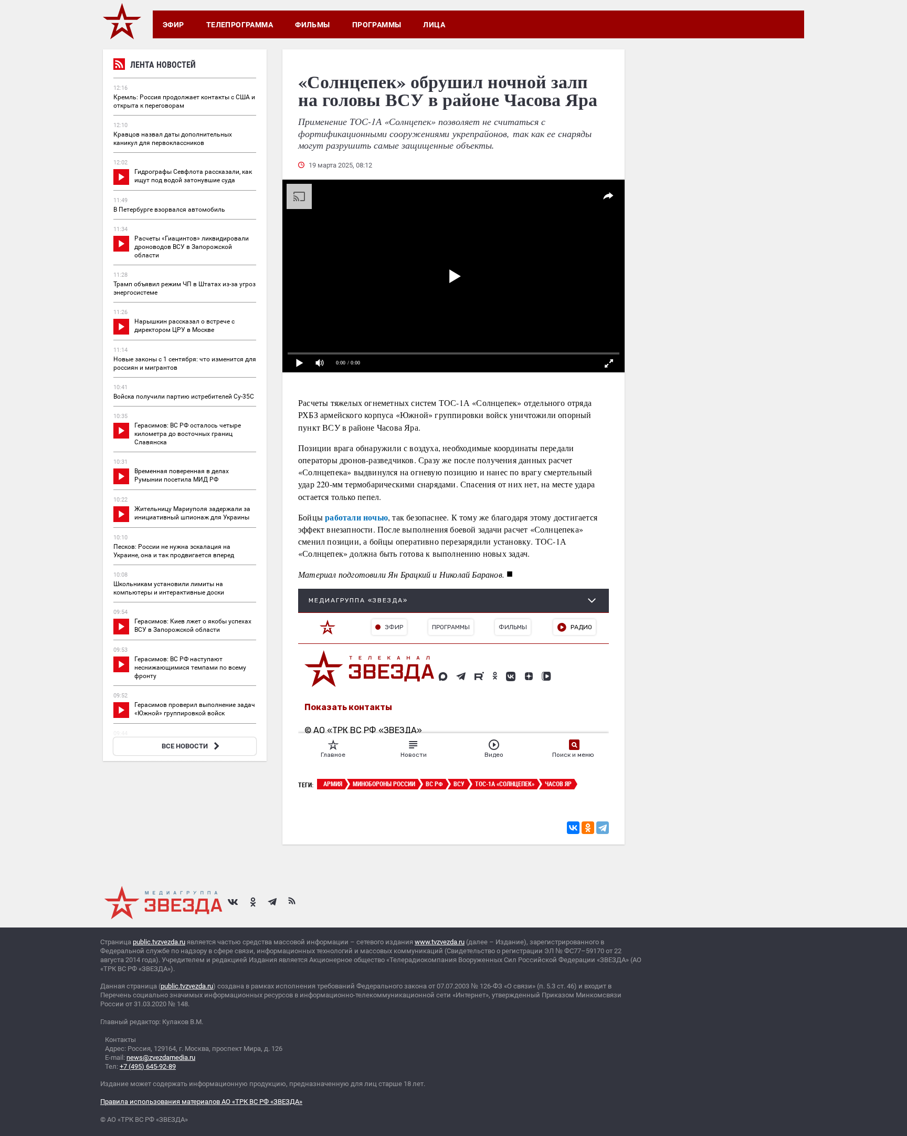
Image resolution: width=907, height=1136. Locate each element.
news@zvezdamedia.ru (160, 1057)
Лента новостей (163, 64)
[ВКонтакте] (573, 827)
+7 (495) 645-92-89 (148, 1066)
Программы (377, 24)
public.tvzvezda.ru (159, 942)
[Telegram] (602, 827)
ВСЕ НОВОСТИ (185, 746)
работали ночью (356, 517)
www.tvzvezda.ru (440, 942)
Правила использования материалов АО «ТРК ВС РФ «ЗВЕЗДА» (201, 1102)
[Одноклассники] (588, 827)
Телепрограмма (239, 24)
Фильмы (312, 24)
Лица (434, 24)
